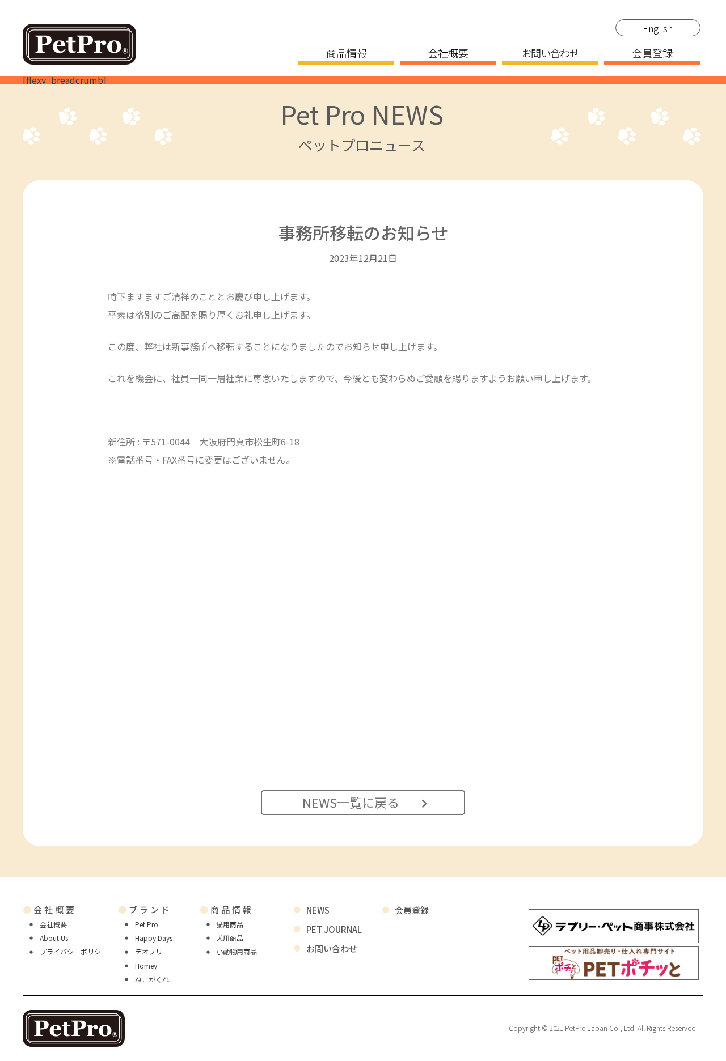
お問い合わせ (550, 54)
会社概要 (448, 54)
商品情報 (346, 54)
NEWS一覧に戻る (350, 802)
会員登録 (652, 54)
